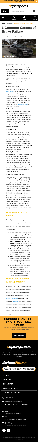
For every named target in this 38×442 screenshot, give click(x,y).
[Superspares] (18, 5)
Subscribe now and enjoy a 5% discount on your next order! (19, 1)
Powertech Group (19, 439)
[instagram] (8, 430)
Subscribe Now (19, 335)
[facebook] (4, 430)
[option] (19, 1)
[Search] (34, 11)
